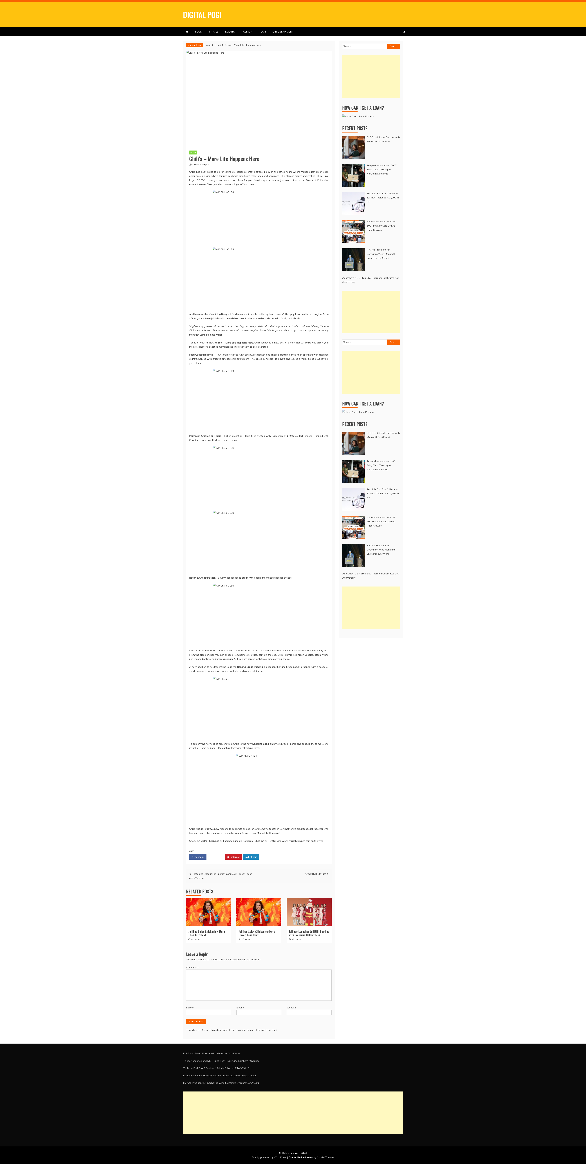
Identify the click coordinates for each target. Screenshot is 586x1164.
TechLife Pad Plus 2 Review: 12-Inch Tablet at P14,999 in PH (217, 1068)
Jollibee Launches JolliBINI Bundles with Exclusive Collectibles (309, 933)
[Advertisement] (371, 76)
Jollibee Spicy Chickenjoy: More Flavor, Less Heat (257, 933)
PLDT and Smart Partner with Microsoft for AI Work (211, 1053)
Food (193, 152)
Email (240, 1007)
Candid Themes (325, 1157)
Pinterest (234, 856)
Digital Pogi (202, 14)
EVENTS (230, 31)
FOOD (198, 31)
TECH (262, 31)
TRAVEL (213, 31)
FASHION (247, 31)
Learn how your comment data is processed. (253, 1029)
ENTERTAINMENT (283, 31)
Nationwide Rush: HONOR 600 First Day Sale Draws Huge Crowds (220, 1075)
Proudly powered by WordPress (269, 1157)
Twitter (216, 856)
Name (190, 1007)
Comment (192, 967)
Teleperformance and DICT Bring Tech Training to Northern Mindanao (221, 1060)
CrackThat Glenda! (315, 873)
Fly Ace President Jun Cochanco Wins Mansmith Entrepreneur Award (221, 1082)
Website (291, 1007)
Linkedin (252, 856)
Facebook (198, 856)
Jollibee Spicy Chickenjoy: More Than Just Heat (206, 933)
